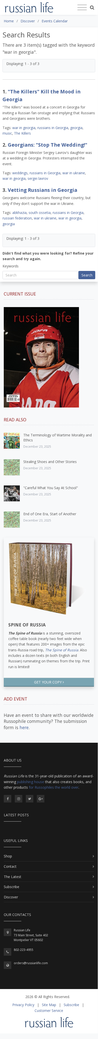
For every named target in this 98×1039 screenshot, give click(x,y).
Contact (10, 866)
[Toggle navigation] (82, 7)
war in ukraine (73, 172)
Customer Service (49, 1010)
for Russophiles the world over (53, 787)
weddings (20, 172)
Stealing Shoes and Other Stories (50, 461)
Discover (11, 897)
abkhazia (19, 212)
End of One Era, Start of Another (49, 513)
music (7, 133)
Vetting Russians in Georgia (42, 190)
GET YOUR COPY (48, 682)
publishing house (30, 781)
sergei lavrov (38, 178)
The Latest (12, 876)
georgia (76, 127)
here (24, 727)
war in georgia (23, 127)
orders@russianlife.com (31, 963)
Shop (8, 856)
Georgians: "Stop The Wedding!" (47, 144)
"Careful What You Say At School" (50, 487)
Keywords (11, 266)
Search (86, 275)
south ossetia (40, 212)
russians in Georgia (52, 127)
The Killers (22, 133)
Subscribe (11, 886)
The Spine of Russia (61, 650)
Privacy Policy (23, 1004)
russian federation (17, 218)
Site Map (49, 1004)
